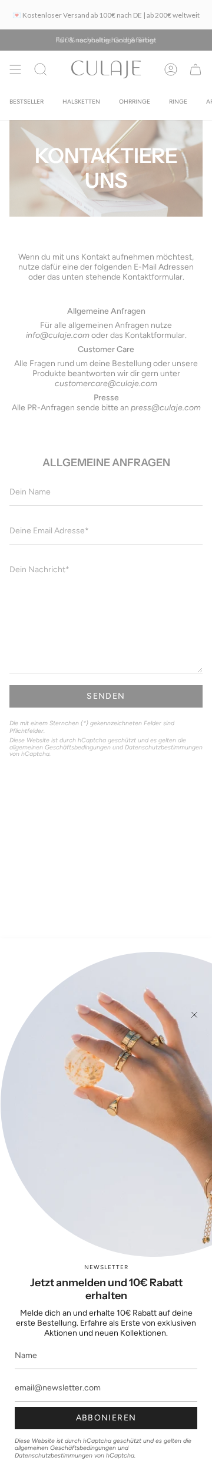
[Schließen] (194, 1015)
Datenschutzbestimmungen (53, 1455)
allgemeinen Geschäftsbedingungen (65, 1448)
